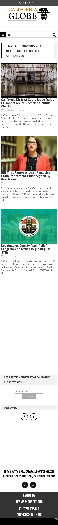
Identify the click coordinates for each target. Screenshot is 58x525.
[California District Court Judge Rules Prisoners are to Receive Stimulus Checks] (29, 80)
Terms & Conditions (29, 501)
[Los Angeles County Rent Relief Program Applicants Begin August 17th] (29, 226)
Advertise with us (29, 514)
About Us (29, 495)
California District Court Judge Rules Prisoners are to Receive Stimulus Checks (27, 103)
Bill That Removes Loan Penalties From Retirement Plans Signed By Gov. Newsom (25, 176)
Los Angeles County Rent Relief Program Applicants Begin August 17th (26, 249)
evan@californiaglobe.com (41, 476)
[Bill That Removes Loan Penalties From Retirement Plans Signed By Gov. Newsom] (29, 153)
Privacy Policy (29, 508)
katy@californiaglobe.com (39, 471)
